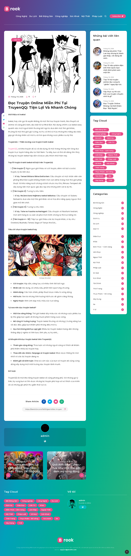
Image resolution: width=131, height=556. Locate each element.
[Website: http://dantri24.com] (45, 441)
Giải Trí (17, 40)
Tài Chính (99, 176)
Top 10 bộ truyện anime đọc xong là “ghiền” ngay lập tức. (112, 82)
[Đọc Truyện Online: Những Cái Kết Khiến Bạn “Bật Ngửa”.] (97, 104)
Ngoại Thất (112, 155)
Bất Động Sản (46, 16)
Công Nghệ (21, 16)
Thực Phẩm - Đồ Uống (104, 172)
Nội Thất (85, 16)
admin (45, 435)
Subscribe (116, 16)
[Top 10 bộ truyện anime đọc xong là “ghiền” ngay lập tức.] (97, 80)
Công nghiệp (61, 16)
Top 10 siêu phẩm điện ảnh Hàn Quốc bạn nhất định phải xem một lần (113, 69)
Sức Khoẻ (74, 16)
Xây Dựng (99, 180)
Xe (110, 176)
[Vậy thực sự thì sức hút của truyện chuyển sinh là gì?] (97, 92)
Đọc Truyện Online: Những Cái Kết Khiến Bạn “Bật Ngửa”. (112, 106)
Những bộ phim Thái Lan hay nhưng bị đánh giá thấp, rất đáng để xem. (113, 54)
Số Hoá (98, 163)
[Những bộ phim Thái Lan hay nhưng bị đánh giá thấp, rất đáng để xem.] (97, 51)
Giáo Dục (99, 142)
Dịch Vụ (110, 138)
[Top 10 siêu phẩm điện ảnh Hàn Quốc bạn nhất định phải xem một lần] (97, 65)
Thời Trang (99, 168)
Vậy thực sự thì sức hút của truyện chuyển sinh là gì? (113, 94)
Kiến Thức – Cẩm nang (102, 247)
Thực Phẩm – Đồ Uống (102, 294)
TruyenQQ (12, 149)
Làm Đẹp (99, 155)
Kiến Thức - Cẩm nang (104, 151)
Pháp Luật (97, 16)
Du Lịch (33, 16)
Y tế (110, 180)
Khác (97, 146)
